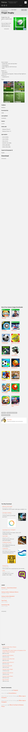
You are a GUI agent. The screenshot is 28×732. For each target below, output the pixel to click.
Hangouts (15, 690)
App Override (5, 679)
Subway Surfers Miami (7, 676)
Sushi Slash (5, 536)
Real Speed (22, 10)
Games (3, 412)
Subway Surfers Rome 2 (8, 662)
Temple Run (5, 565)
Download (5, 156)
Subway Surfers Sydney (8, 655)
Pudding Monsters (6, 542)
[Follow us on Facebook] (2, 5)
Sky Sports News (26, 10)
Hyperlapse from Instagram (9, 529)
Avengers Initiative (6, 512)
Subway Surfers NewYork (8, 658)
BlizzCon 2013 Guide (7, 506)
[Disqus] (14, 444)
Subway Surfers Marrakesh (7, 596)
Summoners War (5, 604)
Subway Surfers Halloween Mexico (9, 592)
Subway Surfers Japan (7, 669)
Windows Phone (6, 415)
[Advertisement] (14, 46)
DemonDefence (12, 693)
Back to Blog (24, 10)
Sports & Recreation (12, 412)
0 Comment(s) (4, 11)
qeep (3, 570)
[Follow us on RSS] (4, 5)
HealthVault (5, 548)
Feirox (4, 2)
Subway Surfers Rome (7, 672)
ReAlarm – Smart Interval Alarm (9, 587)
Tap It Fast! (4, 600)
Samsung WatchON (7, 665)
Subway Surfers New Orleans (9, 647)
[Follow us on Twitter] (6, 5)
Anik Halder (13, 9)
